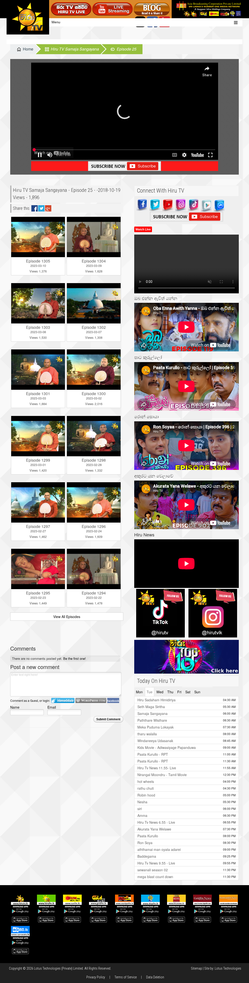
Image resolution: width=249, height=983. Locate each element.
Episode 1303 (38, 327)
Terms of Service (126, 977)
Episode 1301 (38, 393)
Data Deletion (155, 977)
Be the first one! (74, 658)
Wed (159, 691)
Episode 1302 (94, 327)
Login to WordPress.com (90, 700)
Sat (187, 691)
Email (51, 707)
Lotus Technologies (228, 968)
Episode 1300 (94, 393)
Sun (197, 691)
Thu (170, 691)
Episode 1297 (38, 526)
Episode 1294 (94, 593)
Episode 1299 (38, 460)
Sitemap (196, 968)
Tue (149, 691)
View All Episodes (66, 616)
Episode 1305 (38, 261)
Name (14, 707)
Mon (139, 691)
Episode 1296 (94, 526)
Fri (179, 691)
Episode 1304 (94, 261)
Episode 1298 (94, 460)
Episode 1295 (38, 593)
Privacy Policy (95, 977)
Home (28, 49)
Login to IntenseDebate (62, 700)
